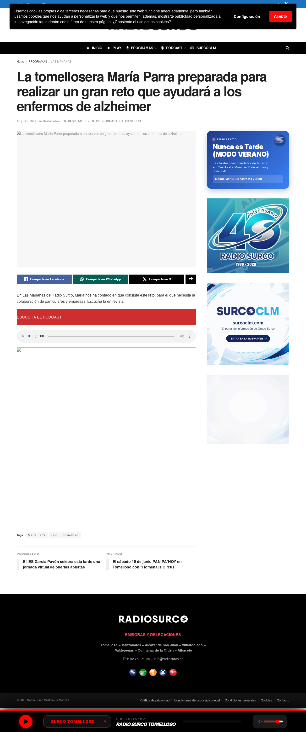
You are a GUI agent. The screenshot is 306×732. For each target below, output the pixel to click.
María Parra (37, 535)
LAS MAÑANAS (61, 61)
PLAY (117, 47)
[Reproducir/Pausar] (26, 721)
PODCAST (174, 47)
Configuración (247, 16)
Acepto (280, 16)
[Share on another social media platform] (191, 279)
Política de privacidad (154, 700)
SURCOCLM (206, 47)
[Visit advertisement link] (248, 235)
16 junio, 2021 (26, 121)
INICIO (97, 47)
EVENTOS (92, 121)
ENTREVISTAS (72, 121)
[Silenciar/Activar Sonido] (260, 721)
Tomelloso (70, 535)
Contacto (283, 700)
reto (54, 535)
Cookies (266, 700)
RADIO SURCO (130, 121)
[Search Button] (287, 48)
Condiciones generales (240, 700)
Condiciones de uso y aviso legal (197, 700)
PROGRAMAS (142, 47)
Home (21, 61)
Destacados (51, 121)
